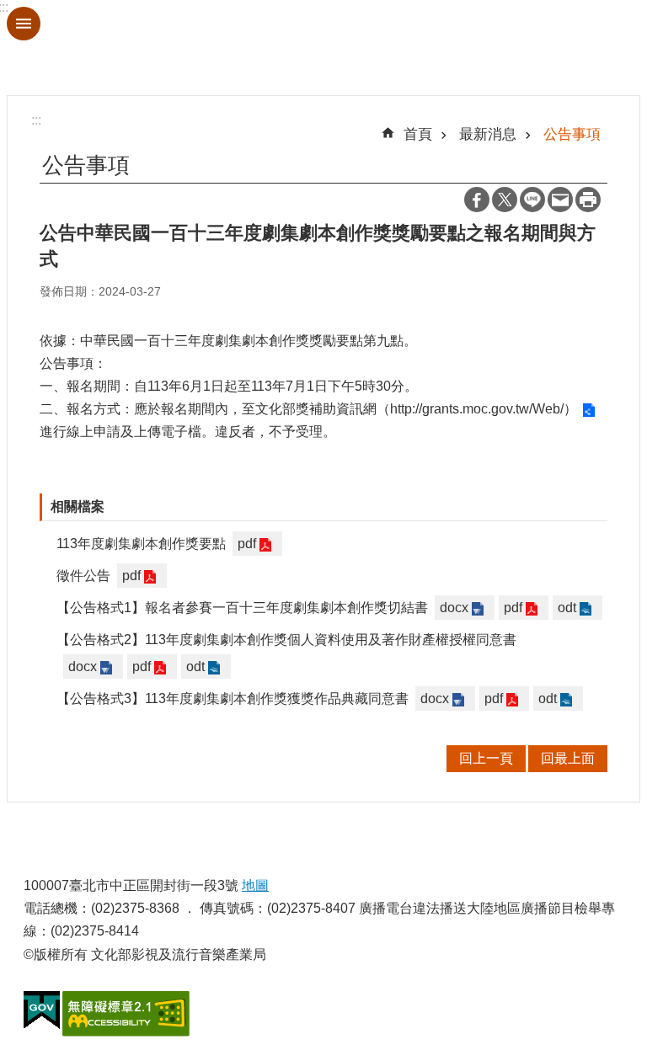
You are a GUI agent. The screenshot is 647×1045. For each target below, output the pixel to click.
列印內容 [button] (588, 199)
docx (454, 607)
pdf (247, 543)
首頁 (418, 133)
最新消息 (487, 133)
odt (567, 607)
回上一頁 (486, 758)
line (532, 199)
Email (560, 199)
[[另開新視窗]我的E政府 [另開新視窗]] (42, 1010)
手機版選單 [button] (23, 23)
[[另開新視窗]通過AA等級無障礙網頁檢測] (126, 1014)
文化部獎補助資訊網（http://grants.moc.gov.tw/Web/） (416, 409)
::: (36, 120)
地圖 (255, 885)
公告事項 (572, 133)
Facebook (476, 199)
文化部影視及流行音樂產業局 (323, 47)
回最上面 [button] (568, 758)
